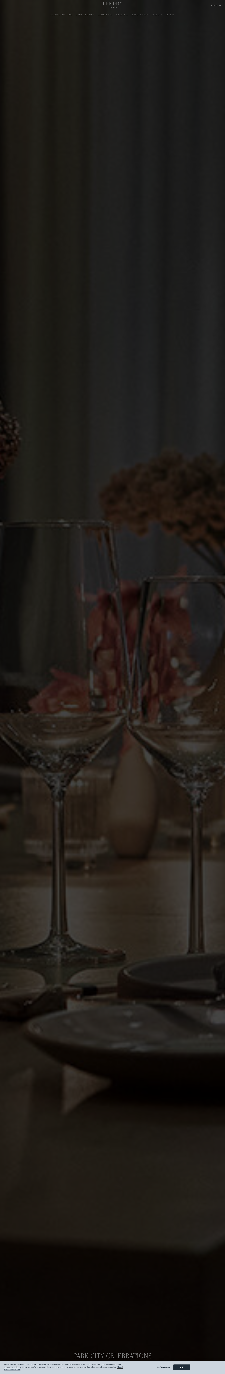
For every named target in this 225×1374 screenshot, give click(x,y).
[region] (112, 1367)
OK (181, 1367)
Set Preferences (163, 1367)
